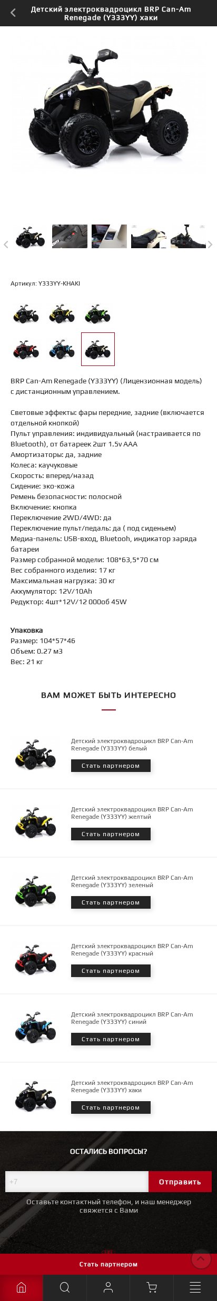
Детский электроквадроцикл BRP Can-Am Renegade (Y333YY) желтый (132, 813)
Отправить (180, 1181)
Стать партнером (109, 1264)
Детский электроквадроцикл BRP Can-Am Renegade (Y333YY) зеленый (132, 881)
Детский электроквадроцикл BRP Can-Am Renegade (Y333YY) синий (132, 1018)
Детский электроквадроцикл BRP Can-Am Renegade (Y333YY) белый (132, 744)
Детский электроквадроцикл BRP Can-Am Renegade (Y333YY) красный (132, 949)
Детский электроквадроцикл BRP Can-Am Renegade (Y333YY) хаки (132, 1086)
